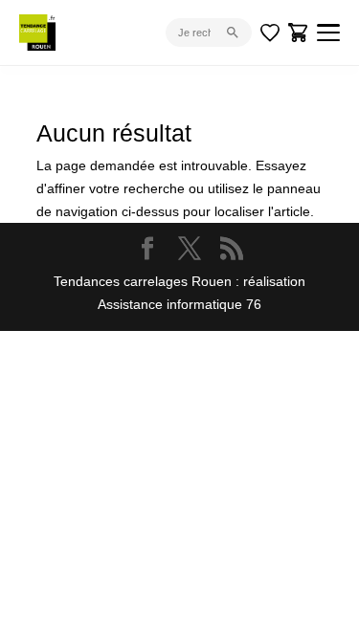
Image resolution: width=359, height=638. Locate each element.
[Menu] (328, 32)
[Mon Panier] (298, 32)
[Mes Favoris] (269, 32)
